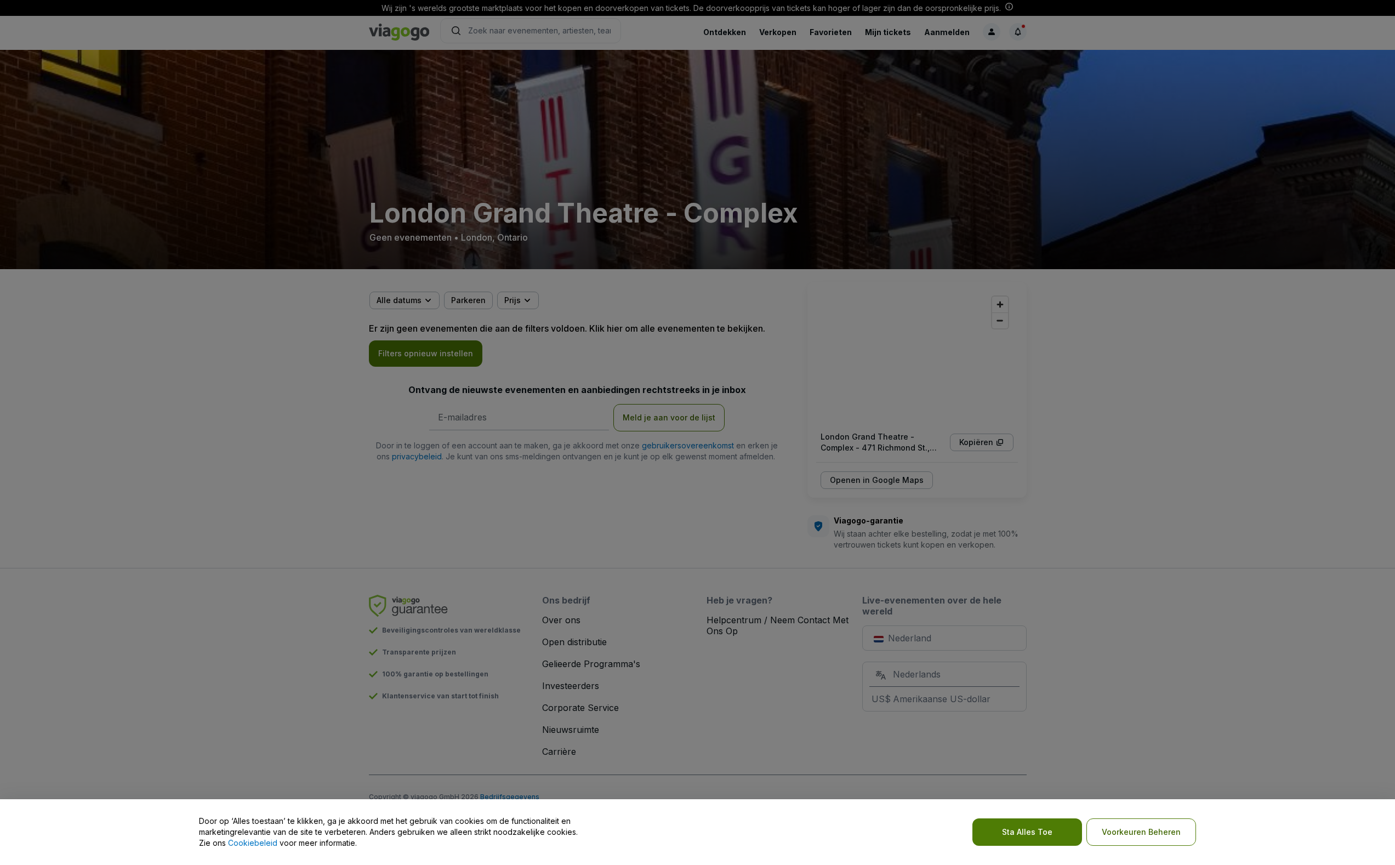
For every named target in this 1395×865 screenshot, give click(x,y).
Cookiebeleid (252, 842)
